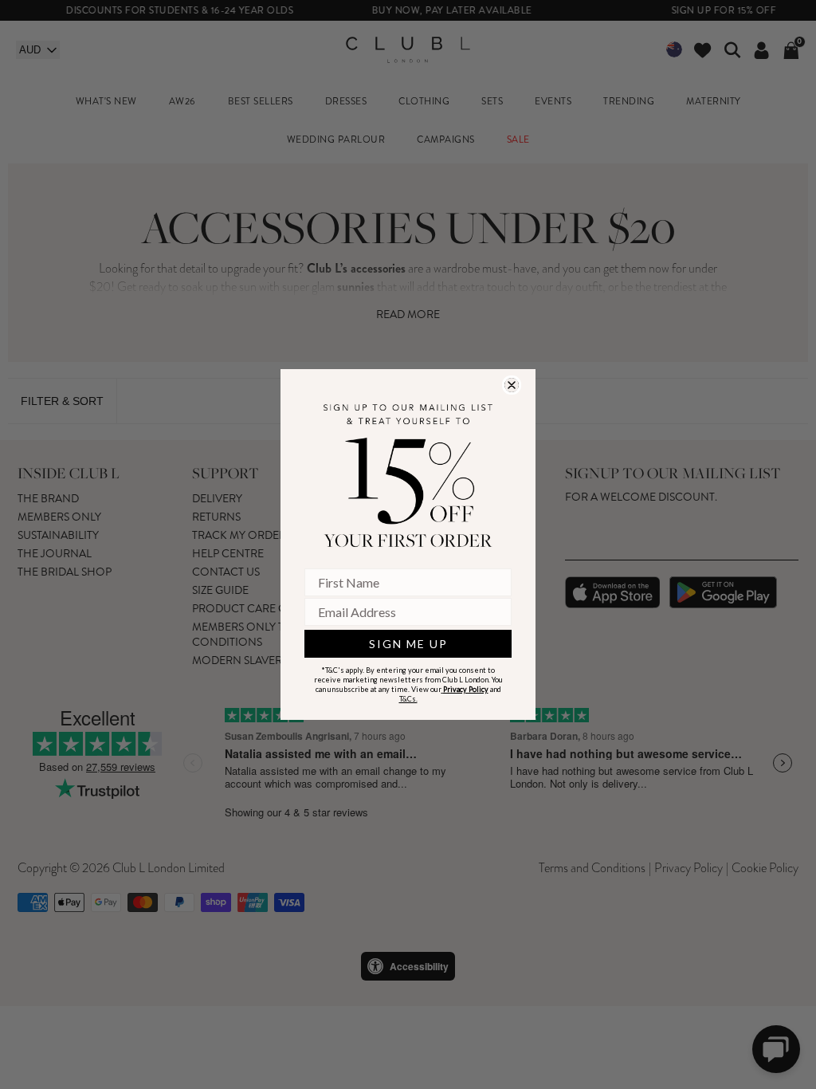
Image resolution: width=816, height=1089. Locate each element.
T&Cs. (408, 698)
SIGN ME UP (408, 644)
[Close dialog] (512, 385)
